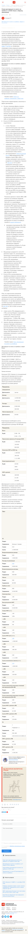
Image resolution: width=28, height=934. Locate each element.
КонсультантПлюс (13, 759)
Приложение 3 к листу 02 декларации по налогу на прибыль (13, 872)
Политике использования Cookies (13, 930)
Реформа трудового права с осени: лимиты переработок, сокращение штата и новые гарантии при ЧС (14, 887)
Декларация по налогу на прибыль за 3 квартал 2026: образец (13, 864)
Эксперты (14, 907)
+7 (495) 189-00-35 (10, 914)
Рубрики (8, 907)
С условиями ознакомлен (13, 846)
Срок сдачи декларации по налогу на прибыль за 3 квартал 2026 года (12, 860)
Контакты (14, 909)
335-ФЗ (9, 163)
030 (13, 563)
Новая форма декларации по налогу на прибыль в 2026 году (13, 868)
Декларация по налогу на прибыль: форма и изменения (13, 22)
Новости (3, 907)
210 (13, 663)
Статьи (3, 909)
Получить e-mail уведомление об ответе (13, 843)
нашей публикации (15, 222)
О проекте (8, 909)
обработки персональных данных (17, 846)
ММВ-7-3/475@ (6, 46)
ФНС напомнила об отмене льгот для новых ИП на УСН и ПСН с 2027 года (14, 891)
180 (13, 638)
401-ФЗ (5, 306)
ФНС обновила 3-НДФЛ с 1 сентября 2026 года (14, 882)
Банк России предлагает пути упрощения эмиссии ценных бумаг (13, 895)
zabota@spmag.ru (17, 799)
